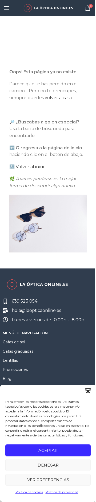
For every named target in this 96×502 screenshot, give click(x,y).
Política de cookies (29, 492)
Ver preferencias (48, 479)
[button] (88, 391)
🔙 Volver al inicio (27, 166)
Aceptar (48, 450)
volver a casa (58, 97)
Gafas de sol (14, 342)
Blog (7, 378)
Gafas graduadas (18, 351)
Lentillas (10, 360)
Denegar (48, 465)
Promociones (15, 369)
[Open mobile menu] (6, 8)
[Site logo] (47, 7)
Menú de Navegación (25, 333)
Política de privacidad (62, 492)
